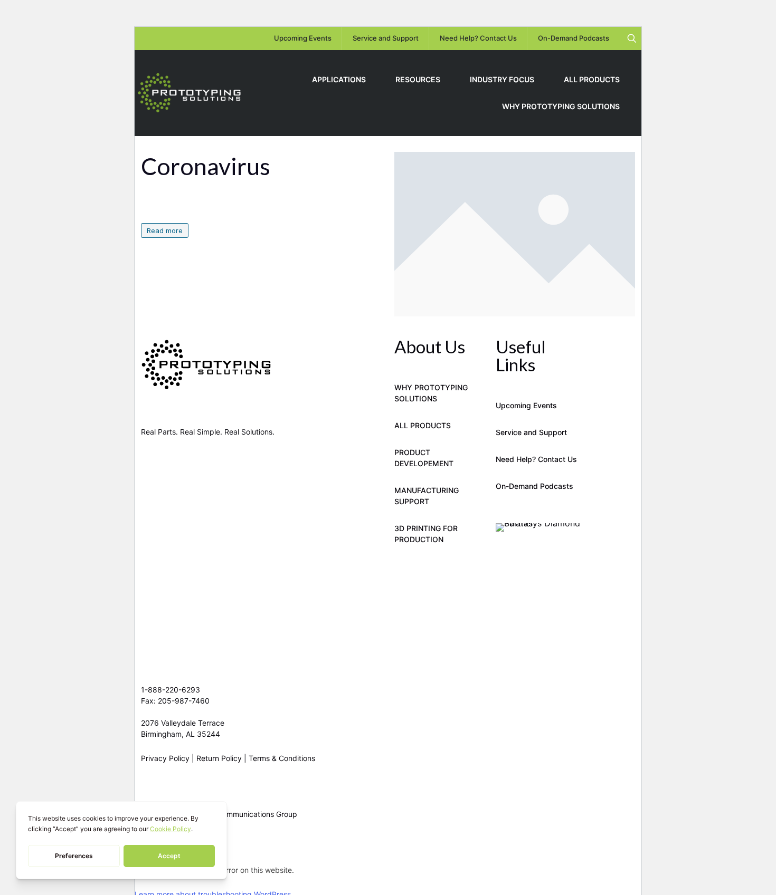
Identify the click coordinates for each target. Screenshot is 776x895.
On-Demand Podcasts (534, 486)
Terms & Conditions (282, 758)
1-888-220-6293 (170, 689)
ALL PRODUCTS (422, 425)
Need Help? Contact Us (536, 459)
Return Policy (219, 758)
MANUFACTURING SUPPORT (426, 496)
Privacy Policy (165, 758)
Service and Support (531, 432)
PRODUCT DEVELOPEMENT (423, 458)
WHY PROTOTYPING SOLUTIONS (431, 393)
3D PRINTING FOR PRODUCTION (426, 534)
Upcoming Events (526, 405)
